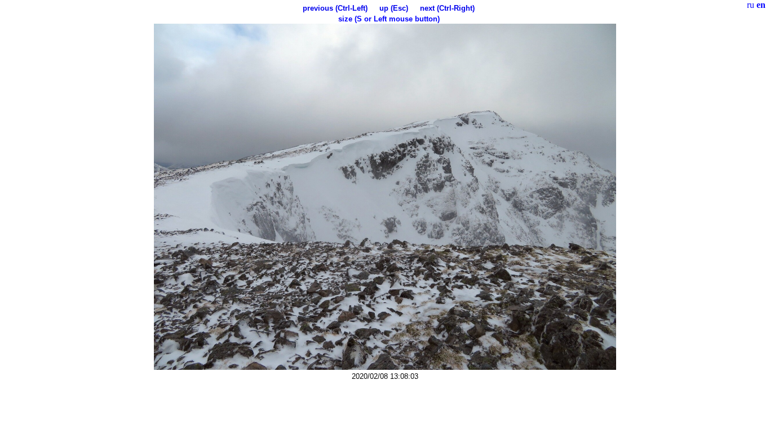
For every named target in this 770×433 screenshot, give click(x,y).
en (760, 5)
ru (750, 5)
